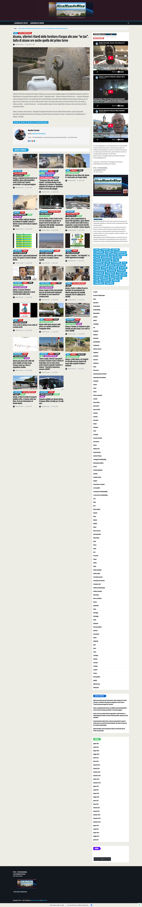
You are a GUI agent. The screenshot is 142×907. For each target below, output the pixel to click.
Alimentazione (96, 313)
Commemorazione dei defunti (99, 374)
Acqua (94, 299)
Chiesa (94, 367)
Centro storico (114, 254)
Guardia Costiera (97, 452)
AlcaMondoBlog (96, 310)
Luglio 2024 (96, 829)
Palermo (97, 267)
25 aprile (95, 292)
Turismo (95, 673)
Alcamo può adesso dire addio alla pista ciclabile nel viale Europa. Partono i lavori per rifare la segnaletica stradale (23, 364)
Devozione (95, 413)
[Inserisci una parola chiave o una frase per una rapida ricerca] (102, 859)
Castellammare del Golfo (120, 252)
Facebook (108, 34)
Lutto (94, 498)
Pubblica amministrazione (99, 588)
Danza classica (96, 402)
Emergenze (95, 427)
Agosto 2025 (96, 786)
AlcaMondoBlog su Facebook (37, 23)
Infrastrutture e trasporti (99, 484)
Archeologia (96, 324)
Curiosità (95, 399)
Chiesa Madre (123, 254)
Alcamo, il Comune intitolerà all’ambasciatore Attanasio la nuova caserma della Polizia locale (24, 292)
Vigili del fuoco (110, 283)
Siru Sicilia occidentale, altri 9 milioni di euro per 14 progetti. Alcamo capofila (50, 258)
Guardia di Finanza (97, 456)
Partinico (105, 267)
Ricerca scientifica (97, 598)
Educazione (95, 420)
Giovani (95, 445)
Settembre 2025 (97, 783)
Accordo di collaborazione (99, 295)
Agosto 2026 (96, 743)
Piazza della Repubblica (100, 270)
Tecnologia (95, 655)
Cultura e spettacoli (97, 395)
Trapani (97, 280)
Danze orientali (96, 409)
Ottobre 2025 (96, 779)
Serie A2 (124, 275)
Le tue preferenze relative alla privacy (77, 905)
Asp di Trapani (115, 249)
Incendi (95, 466)
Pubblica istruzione (97, 591)
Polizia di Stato (112, 270)
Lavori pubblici (96, 488)
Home (15, 28)
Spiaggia (112, 278)
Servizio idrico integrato (42, 122)
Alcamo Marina (106, 249)
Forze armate (96, 441)
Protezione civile (110, 273)
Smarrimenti (96, 634)
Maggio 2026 (96, 754)
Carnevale (95, 359)
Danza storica (96, 406)
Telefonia (95, 659)
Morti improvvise (97, 534)
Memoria (95, 513)
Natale (94, 548)
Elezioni (95, 424)
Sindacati (95, 630)
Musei (94, 541)
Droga (117, 260)
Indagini (95, 481)
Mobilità (95, 523)
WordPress (33, 900)
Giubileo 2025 (96, 449)
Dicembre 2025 (96, 772)
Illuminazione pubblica (98, 463)
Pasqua (95, 559)
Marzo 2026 (96, 761)
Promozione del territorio (99, 580)
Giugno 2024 (96, 832)
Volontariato (96, 687)
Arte (94, 327)
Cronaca (95, 384)
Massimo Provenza (19, 44)
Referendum (96, 595)
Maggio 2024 (96, 836)
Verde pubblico (96, 677)
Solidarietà (95, 641)
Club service (96, 370)
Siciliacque (104, 278)
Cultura (95, 391)
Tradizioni (95, 666)
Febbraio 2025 (96, 807)
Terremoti (95, 662)
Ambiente (95, 317)
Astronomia (95, 338)
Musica (94, 545)
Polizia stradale (96, 573)
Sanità (94, 620)
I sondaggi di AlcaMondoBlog (99, 459)
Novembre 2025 (97, 775)
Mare (94, 506)
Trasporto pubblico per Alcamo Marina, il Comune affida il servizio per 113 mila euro (51, 401)
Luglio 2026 (96, 747)
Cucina (94, 388)
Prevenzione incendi (97, 577)
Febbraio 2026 (96, 765)
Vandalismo (116, 280)
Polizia (94, 566)
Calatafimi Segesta (99, 252)
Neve (94, 552)
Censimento (96, 363)
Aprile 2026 (96, 758)
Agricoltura (95, 302)
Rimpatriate (96, 605)
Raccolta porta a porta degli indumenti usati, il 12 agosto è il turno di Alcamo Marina (25, 258)
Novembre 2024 (97, 818)
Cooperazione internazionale (99, 377)
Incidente (95, 474)
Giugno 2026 (96, 750)
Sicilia (97, 278)
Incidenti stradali (97, 477)
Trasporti (95, 670)
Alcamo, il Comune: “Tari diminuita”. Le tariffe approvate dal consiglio (77, 257)
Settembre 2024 (97, 822)
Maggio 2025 (96, 797)
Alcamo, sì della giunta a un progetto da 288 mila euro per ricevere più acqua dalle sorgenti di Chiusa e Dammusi (76, 362)
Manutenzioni (111, 265)
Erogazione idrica (99, 262)
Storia (94, 648)
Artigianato (95, 331)
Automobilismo (96, 342)
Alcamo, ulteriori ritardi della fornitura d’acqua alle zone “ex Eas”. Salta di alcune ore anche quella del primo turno (43, 28)
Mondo (94, 527)
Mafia (94, 502)
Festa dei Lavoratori (97, 438)
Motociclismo (96, 538)
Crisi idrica (31, 122)
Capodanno (95, 352)
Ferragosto (95, 434)
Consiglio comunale (107, 257)
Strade (120, 278)
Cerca (96, 849)
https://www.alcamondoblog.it (39, 133)
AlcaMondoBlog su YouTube (21, 23)
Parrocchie (95, 555)
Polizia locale (122, 270)
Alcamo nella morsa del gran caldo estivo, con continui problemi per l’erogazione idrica (50, 326)
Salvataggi (95, 612)
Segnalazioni (115, 275)
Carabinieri (109, 252)
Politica (95, 563)
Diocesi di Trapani (107, 260)
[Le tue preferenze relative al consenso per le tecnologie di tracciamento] (139, 904)
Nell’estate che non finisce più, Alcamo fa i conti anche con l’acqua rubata (77, 176)
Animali (95, 320)
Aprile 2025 (96, 800)
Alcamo (16, 122)
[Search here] (128, 23)
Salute (94, 609)
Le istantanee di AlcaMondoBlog (100, 491)
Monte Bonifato (122, 265)
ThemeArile (44, 900)
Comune (23, 122)
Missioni (95, 520)
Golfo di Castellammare (100, 265)
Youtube (114, 34)
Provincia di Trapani (122, 273)
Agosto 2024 (96, 825)
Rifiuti (108, 275)
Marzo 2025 (96, 804)
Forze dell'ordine (116, 262)
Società (95, 637)
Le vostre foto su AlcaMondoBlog (100, 495)
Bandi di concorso (97, 349)
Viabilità (95, 680)
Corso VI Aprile (118, 257)
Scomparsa (95, 623)
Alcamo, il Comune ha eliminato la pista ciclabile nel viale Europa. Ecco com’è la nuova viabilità (77, 329)
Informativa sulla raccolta (57, 905)
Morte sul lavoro (97, 531)
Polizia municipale (99, 273)
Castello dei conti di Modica (101, 254)
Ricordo (95, 602)
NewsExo (38, 900)
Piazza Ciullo (123, 267)
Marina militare (96, 509)
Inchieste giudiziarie (97, 470)
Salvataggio (96, 616)
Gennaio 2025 (96, 811)
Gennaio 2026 (96, 768)
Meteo (94, 516)
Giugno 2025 (96, 793)
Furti (125, 262)
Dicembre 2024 (96, 815)
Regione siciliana (99, 275)
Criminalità (95, 381)
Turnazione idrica (106, 280)
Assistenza (95, 334)
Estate (108, 262)
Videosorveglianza (99, 283)
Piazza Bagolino (114, 267)
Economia (95, 416)
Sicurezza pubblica (97, 627)
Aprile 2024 (96, 840)
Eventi (94, 431)
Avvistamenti (96, 345)
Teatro (94, 652)
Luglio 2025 (96, 790)
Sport (94, 645)
